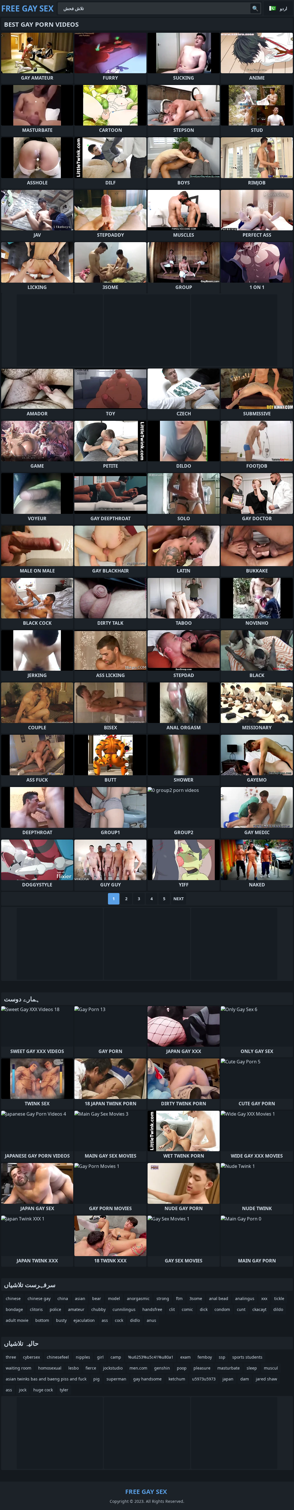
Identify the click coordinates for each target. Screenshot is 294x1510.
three (11, 1357)
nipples (83, 1357)
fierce (91, 1368)
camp (116, 1357)
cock (119, 1320)
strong (162, 1298)
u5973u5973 (204, 1379)
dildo (278, 1309)
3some (195, 1298)
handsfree (152, 1309)
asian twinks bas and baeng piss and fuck (46, 1379)
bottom (42, 1320)
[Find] (255, 8)
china (62, 1298)
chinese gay (39, 1298)
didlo (135, 1320)
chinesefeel (58, 1357)
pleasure (202, 1368)
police (55, 1309)
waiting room (18, 1368)
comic (187, 1309)
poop (182, 1368)
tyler (64, 1390)
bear (96, 1298)
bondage (14, 1309)
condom (222, 1309)
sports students (247, 1357)
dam (244, 1379)
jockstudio (113, 1368)
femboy (205, 1357)
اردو (283, 8)
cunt (241, 1309)
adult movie (17, 1320)
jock (22, 1390)
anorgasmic (138, 1298)
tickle (279, 1298)
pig (96, 1379)
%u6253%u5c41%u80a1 (150, 1357)
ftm (179, 1298)
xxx (264, 1298)
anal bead (218, 1298)
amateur (76, 1309)
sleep (252, 1368)
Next (178, 898)
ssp (222, 1357)
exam (185, 1357)
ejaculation (84, 1320)
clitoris (36, 1309)
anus (151, 1320)
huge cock (43, 1390)
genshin (162, 1368)
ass (105, 1320)
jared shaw (266, 1379)
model (114, 1298)
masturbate (228, 1368)
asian (80, 1298)
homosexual (49, 1368)
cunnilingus (124, 1309)
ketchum (177, 1379)
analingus (244, 1298)
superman (116, 1379)
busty (61, 1320)
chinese (13, 1298)
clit (172, 1309)
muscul (271, 1368)
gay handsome (147, 1379)
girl (100, 1357)
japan (228, 1379)
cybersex (31, 1357)
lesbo (73, 1368)
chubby (98, 1309)
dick (204, 1309)
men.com (138, 1368)
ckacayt (259, 1309)
